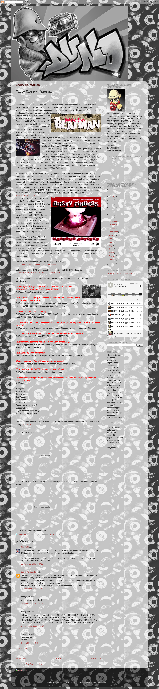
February (112, 256)
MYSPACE (27, 424)
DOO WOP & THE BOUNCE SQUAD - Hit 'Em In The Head (39, 272)
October (112, 228)
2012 (112, 203)
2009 (112, 214)
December (113, 221)
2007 (112, 264)
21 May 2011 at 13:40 (29, 643)
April (111, 249)
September (113, 232)
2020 (112, 189)
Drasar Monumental (28, 572)
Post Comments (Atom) (35, 664)
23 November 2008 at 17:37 (32, 589)
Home (59, 658)
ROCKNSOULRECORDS (25, 195)
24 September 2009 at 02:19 (32, 626)
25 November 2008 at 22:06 (32, 603)
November (113, 225)
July (110, 239)
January (112, 259)
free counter (18, 673)
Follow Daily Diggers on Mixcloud (119, 273)
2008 (112, 218)
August (112, 235)
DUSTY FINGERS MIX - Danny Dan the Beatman (36, 264)
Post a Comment (25, 648)
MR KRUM (25, 547)
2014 (112, 196)
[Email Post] (59, 534)
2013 (112, 200)
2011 (112, 207)
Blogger (109, 683)
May (110, 245)
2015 (112, 193)
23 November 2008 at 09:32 (32, 564)
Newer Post (22, 658)
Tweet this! (22, 534)
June (111, 242)
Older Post (95, 658)
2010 (112, 211)
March (111, 252)
